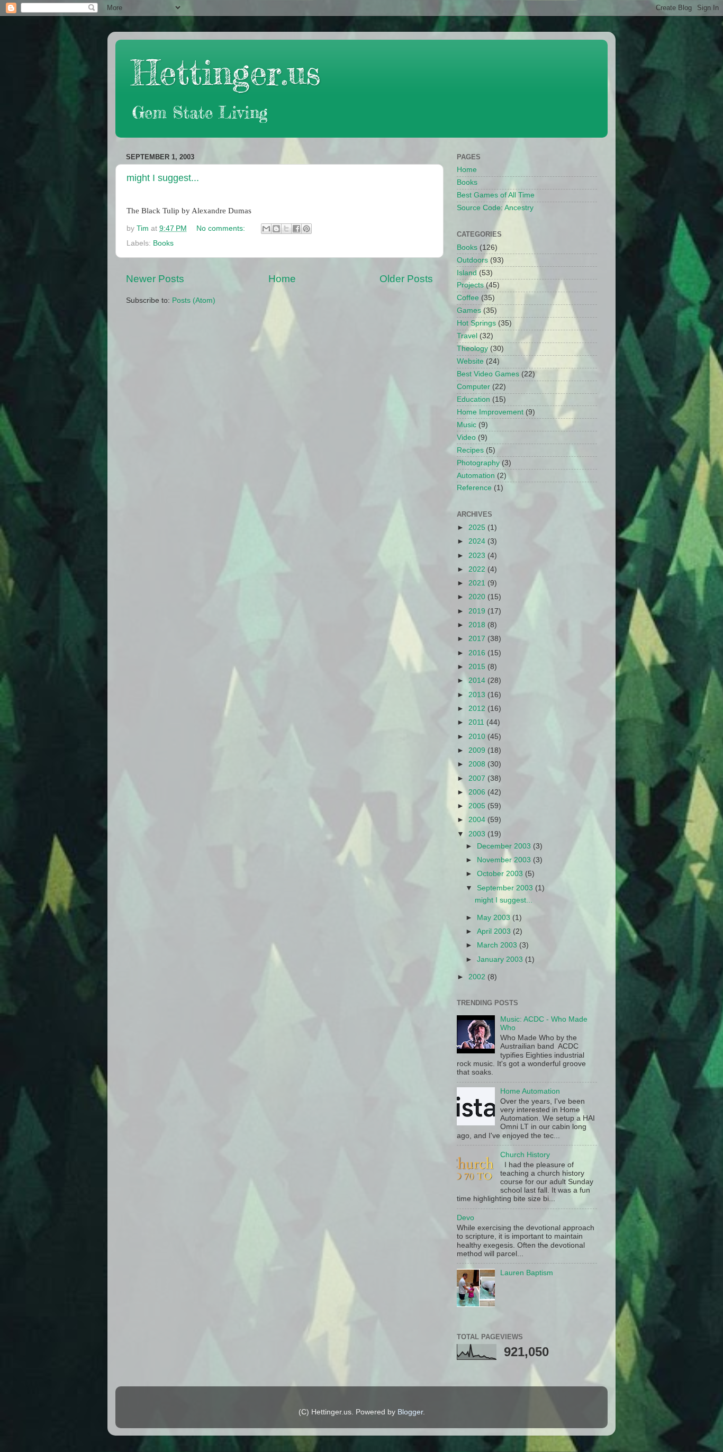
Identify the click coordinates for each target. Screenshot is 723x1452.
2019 (477, 611)
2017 (477, 639)
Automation (476, 476)
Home (282, 278)
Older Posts (406, 278)
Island (467, 273)
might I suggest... (162, 178)
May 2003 (494, 918)
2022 (477, 569)
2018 (477, 625)
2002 (477, 977)
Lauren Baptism (526, 1273)
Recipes (470, 450)
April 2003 (495, 931)
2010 (477, 737)
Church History (525, 1155)
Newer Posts (155, 278)
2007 (477, 778)
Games (469, 310)
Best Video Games (488, 374)
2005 (477, 806)
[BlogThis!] (276, 228)
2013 (477, 695)
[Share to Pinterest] (306, 228)
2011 (477, 722)
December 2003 (505, 846)
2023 (477, 556)
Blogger (410, 1412)
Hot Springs (476, 323)
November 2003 (505, 860)
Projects (470, 285)
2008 (477, 764)
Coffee (468, 298)
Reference (474, 488)
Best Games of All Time (496, 195)
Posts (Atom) (193, 300)
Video (466, 437)
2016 (477, 653)
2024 (477, 541)
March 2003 (498, 945)
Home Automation (530, 1091)
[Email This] (266, 228)
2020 (477, 597)
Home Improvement (490, 412)
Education (473, 399)
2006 (477, 792)
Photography (478, 463)
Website (470, 361)
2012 (477, 709)
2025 (477, 527)
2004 (477, 820)
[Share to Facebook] (296, 228)
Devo (465, 1218)
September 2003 (506, 888)
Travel (467, 336)
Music (466, 425)
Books (163, 243)
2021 (477, 583)
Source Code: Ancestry (495, 208)
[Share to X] (286, 228)
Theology (472, 349)
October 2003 (501, 874)
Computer (473, 387)
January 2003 (501, 959)
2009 (477, 750)
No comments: (221, 228)
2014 (477, 680)
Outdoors (472, 260)
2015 (477, 667)
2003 (477, 834)
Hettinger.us (225, 72)
